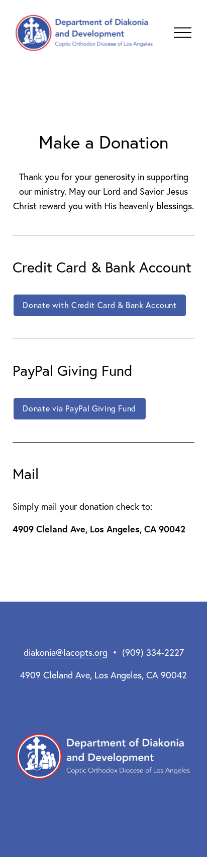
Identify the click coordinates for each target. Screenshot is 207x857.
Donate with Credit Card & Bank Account (99, 305)
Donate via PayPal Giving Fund (79, 408)
